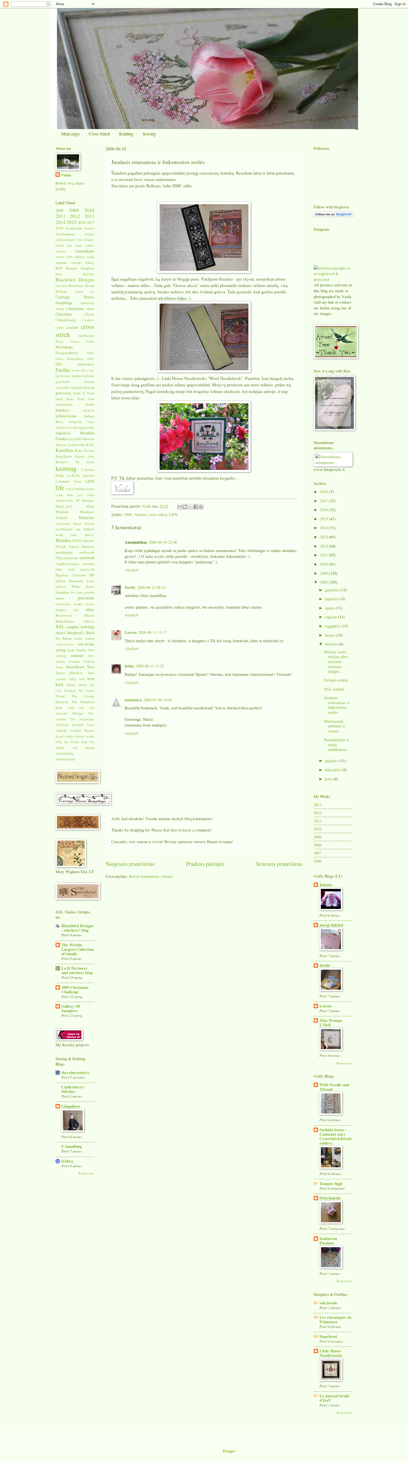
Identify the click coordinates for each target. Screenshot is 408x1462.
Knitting (126, 134)
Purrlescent (63, 604)
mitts (74, 535)
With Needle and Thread (334, 1087)
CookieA (88, 320)
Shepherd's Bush (80, 632)
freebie (76, 375)
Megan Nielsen (83, 523)
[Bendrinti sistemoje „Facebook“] (195, 507)
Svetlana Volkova (82, 661)
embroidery (85, 364)
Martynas (86, 517)
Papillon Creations (71, 575)
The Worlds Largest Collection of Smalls (77, 949)
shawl (60, 632)
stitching (61, 656)
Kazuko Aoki (84, 456)
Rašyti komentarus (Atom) (151, 876)
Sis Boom (64, 638)
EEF (59, 364)
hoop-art (88, 410)
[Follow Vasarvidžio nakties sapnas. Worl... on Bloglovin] (334, 215)
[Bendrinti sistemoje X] (190, 507)
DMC (90, 359)
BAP (59, 268)
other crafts (65, 569)
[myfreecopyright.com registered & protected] (333, 279)
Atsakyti (131, 570)
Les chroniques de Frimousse (335, 1319)
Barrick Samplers (80, 268)
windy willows (75, 736)
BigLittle (88, 274)
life (60, 487)
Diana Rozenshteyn (70, 359)
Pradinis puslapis (205, 864)
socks (78, 638)
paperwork (87, 569)
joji (71, 438)
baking (89, 263)
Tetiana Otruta (76, 685)
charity (60, 309)
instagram (75, 422)
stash (71, 649)
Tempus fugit (330, 1183)
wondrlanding (65, 753)
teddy (72, 679)
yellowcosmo (66, 416)
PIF (91, 575)
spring (61, 649)
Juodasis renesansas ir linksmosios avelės (337, 705)
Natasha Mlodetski (82, 547)
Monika (63, 540)
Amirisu (89, 228)
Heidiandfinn (64, 404)
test (82, 678)
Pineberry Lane (82, 580)
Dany (60, 341)
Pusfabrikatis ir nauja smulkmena (336, 744)
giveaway (63, 392)
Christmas (64, 314)
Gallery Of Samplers (70, 1008)
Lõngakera (70, 1106)
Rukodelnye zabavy (75, 621)
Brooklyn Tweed (81, 285)
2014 (61, 222)
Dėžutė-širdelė (336, 680)
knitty (90, 462)
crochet (72, 327)
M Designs (85, 500)
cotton (60, 328)
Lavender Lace (68, 481)
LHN (173, 514)
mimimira (133, 700)
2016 (81, 222)
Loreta (131, 632)
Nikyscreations (67, 557)
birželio (332, 644)
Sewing (149, 134)
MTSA (77, 540)
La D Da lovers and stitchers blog (76, 970)
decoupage (64, 346)
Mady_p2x (64, 506)
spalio (330, 608)
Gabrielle (88, 376)
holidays (62, 410)
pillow (61, 580)
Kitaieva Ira (68, 461)
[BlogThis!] (185, 507)
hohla (129, 666)
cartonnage (87, 303)
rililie (89, 609)
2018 (59, 228)
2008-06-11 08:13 (151, 587)
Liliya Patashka (76, 489)
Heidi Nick (85, 399)
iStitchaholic (330, 1198)
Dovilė (130, 587)
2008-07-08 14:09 (157, 699)
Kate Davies (84, 450)
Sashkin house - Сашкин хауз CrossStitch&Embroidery (335, 1136)
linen (90, 488)
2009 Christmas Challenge (75, 989)
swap (59, 666)
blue (58, 286)
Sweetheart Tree (80, 666)
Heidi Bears (65, 399)
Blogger (229, 1450)
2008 (128, 514)
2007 (317, 853)
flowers (65, 376)
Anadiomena (65, 233)
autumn (61, 262)
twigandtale (86, 719)
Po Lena (77, 592)
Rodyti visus (86, 1173)
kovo (329, 779)
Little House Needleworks (330, 1353)
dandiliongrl (86, 336)
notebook (87, 557)
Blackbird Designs (75, 279)
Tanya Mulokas (69, 672)
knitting (66, 468)
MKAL (89, 535)
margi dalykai (331, 925)
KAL (90, 444)
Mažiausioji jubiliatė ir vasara (334, 725)
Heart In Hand (83, 393)
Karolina (64, 450)
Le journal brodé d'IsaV (334, 1398)
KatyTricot (64, 456)
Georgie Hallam (82, 387)
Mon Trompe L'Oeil (330, 1022)
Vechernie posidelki (70, 725)
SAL (60, 626)
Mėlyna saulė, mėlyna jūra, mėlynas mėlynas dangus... (336, 661)
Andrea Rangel (65, 240)
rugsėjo (331, 616)
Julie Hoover (84, 438)
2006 (317, 861)
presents (86, 597)
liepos (330, 635)
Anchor (140, 514)
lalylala (88, 475)
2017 (90, 222)
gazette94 (63, 381)
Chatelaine (75, 308)
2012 (75, 216)
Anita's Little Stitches (70, 257)
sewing (87, 626)
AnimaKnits (84, 251)
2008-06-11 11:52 (150, 666)
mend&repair (64, 529)
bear (59, 273)
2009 (74, 210)
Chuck (89, 314)
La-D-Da (73, 475)
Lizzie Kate (64, 495)
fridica (67, 1161)
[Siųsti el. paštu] (180, 507)
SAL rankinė (334, 689)
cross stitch (157, 514)
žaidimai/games (65, 759)
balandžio (333, 769)
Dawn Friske (83, 341)
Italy (91, 427)
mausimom (63, 523)
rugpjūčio (333, 626)
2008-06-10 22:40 (163, 542)
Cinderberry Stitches (72, 1089)
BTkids (61, 291)
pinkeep (61, 586)
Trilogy (77, 713)
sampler (72, 626)
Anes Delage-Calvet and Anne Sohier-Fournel (75, 245)
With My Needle (67, 742)
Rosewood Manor (75, 615)
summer (77, 655)
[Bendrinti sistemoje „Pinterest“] (201, 507)
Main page (70, 134)
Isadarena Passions (328, 1241)
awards (76, 262)
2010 (89, 210)
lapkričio (333, 598)
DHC (90, 353)
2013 (89, 216)
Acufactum (73, 228)
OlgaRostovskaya (67, 564)
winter (90, 736)
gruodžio (332, 590)
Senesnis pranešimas (279, 864)
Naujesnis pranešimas (130, 864)
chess (90, 308)
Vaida (147, 506)
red (76, 609)
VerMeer (75, 731)
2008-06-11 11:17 (152, 632)
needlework (86, 552)
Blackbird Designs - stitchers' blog (77, 928)
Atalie (90, 257)
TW (72, 719)
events (76, 370)
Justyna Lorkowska (70, 444)
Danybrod (328, 1336)
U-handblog (71, 1146)
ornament (88, 564)
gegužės (332, 760)
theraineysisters (75, 1072)
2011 (61, 216)
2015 (72, 222)
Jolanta (325, 885)
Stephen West (85, 650)
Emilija (63, 369)
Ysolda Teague (78, 427)
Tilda (71, 708)
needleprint (64, 552)
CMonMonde (66, 319)
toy (81, 707)
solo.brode (85, 644)
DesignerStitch (67, 352)
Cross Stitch (99, 134)
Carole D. (85, 291)
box (65, 285)
